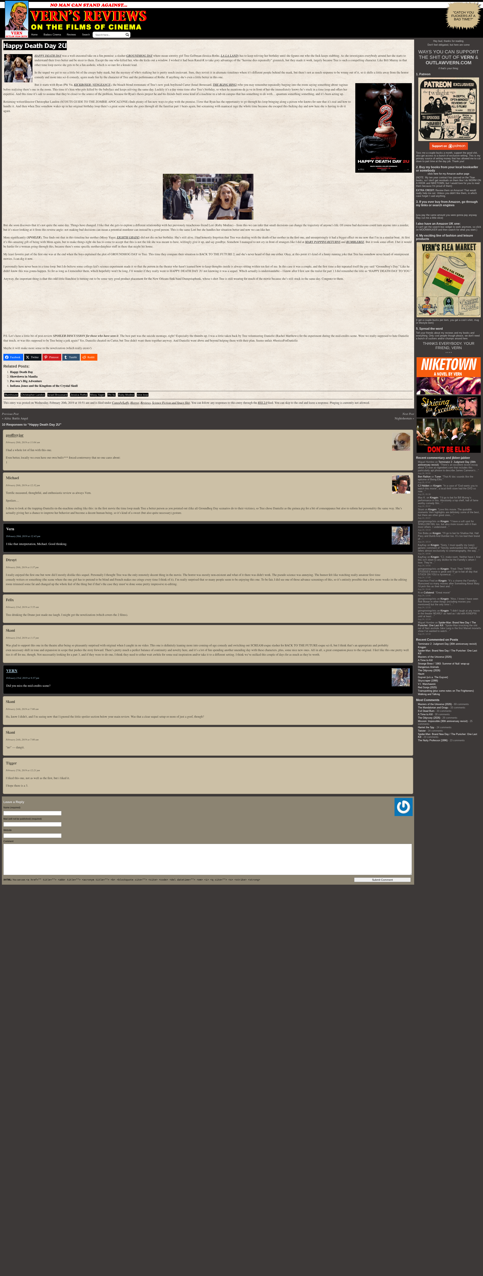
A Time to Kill (425, 660)
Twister (422, 730)
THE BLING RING (224, 85)
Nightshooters (403, 418)
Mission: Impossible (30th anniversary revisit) (443, 721)
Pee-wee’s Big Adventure (26, 381)
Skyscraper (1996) (428, 680)
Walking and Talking (429, 694)
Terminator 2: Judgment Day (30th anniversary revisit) (447, 643)
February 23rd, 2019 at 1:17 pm (22, 637)
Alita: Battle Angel (16, 418)
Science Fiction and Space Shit (171, 403)
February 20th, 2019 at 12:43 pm (23, 536)
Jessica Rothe (78, 394)
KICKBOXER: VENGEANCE (92, 85)
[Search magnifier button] (127, 34)
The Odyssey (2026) (429, 670)
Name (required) (11, 807)
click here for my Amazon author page (448, 173)
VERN (11, 670)
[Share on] (103, 357)
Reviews (71, 34)
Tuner (438, 476)
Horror (134, 403)
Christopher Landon (33, 394)
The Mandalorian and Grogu (433, 707)
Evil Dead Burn (426, 711)
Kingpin (437, 485)
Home (34, 34)
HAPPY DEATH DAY (48, 55)
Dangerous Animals (428, 667)
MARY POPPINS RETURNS (322, 242)
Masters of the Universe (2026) (435, 656)
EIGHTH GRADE (128, 237)
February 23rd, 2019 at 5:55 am (22, 607)
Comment (8, 841)
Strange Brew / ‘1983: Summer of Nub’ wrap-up (443, 663)
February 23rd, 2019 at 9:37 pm (22, 678)
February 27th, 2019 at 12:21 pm (23, 770)
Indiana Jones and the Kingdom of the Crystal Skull (44, 385)
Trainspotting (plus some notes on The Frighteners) (446, 690)
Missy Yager (97, 394)
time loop (142, 394)
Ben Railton (424, 476)
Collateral (429, 592)
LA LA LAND (229, 55)
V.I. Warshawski (427, 684)
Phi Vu (111, 394)
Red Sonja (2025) (427, 687)
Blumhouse (11, 394)
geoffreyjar (15, 435)
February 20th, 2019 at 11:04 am (23, 442)
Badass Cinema (52, 34)
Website (7, 830)
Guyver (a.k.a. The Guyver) (433, 677)
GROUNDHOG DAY (139, 55)
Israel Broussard (57, 394)
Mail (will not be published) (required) (22, 819)
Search (86, 34)
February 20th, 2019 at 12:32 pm (23, 485)
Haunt (421, 673)
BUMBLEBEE (355, 242)
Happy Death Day (21, 372)
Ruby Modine (126, 394)
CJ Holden (423, 485)
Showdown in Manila (24, 376)
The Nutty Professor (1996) (433, 740)
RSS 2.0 (262, 403)
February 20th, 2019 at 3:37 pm (22, 567)
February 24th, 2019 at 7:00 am (22, 709)
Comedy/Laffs (120, 403)
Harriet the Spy (426, 727)
